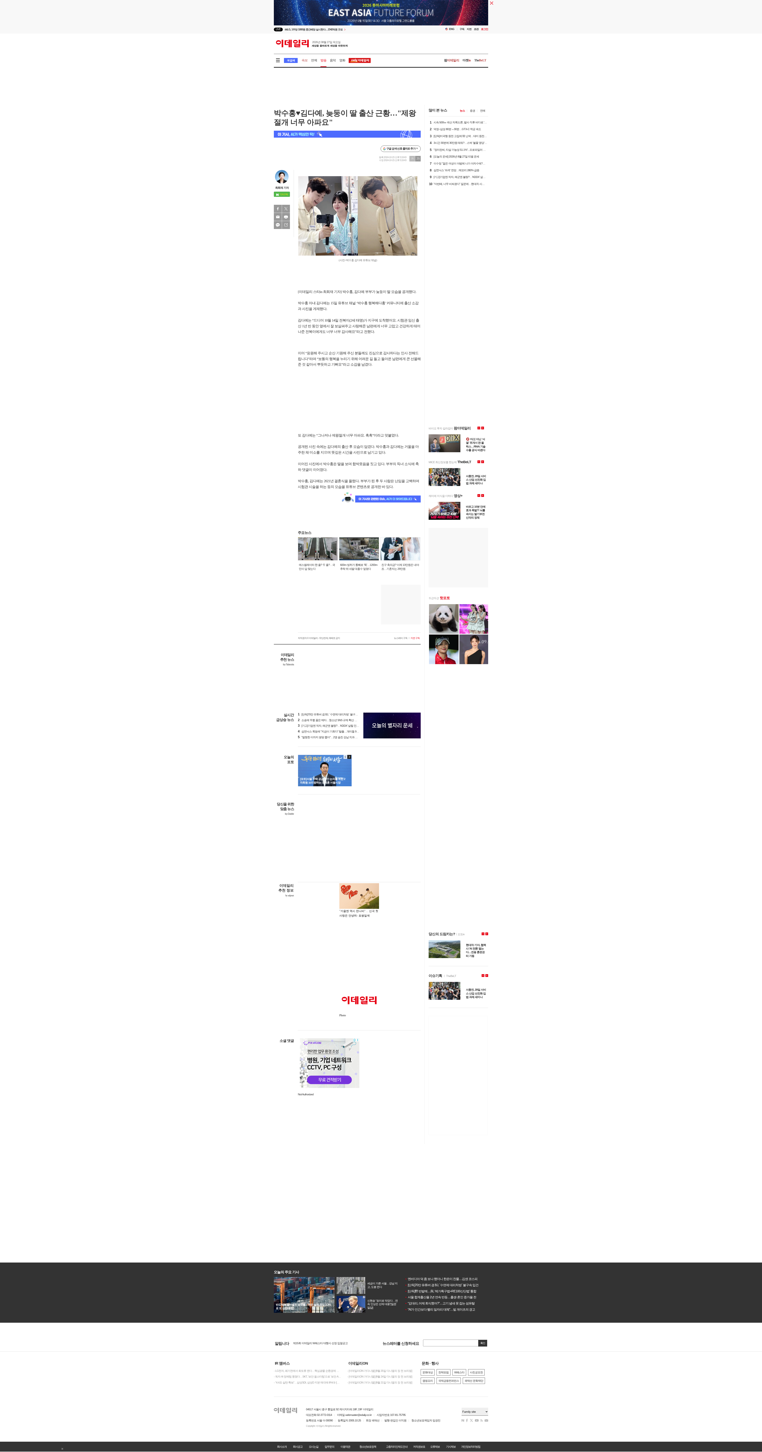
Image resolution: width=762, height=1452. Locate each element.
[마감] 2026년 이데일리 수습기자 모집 (314, 1343)
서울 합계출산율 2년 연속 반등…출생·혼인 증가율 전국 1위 (444, 1297)
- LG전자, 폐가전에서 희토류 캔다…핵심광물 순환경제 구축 (307, 1370)
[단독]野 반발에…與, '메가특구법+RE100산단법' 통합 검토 (444, 1291)
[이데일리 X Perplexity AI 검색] (347, 134)
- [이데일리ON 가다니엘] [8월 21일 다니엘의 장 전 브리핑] (379, 1382)
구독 (462, 29)
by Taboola (288, 664)
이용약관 (345, 1446)
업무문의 (329, 1446)
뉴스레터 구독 (400, 638)
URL (286, 225)
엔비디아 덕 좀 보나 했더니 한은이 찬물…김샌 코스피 (441, 1279)
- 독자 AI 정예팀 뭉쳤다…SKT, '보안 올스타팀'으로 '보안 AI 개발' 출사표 (307, 1376)
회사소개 (282, 1446)
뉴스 (462, 110)
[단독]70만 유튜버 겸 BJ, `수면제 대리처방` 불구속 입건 (441, 1285)
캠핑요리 (427, 1380)
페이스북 (278, 209)
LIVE (278, 29)
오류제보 (435, 1446)
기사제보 (451, 1446)
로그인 (484, 29)
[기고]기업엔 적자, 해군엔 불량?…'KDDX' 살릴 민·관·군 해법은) (335, 725)
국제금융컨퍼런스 (448, 1380)
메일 (278, 217)
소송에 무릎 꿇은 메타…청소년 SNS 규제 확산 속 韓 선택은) (333, 720)
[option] (349, 29)
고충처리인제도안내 (396, 1446)
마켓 (467, 60)
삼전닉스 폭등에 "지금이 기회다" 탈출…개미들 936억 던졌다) (334, 731)
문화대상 (427, 1372)
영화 (342, 60)
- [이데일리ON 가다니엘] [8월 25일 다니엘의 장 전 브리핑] (379, 1370)
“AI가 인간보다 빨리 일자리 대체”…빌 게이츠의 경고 (440, 1309)
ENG (451, 29)
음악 (333, 60)
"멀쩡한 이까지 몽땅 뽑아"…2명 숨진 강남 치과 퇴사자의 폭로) (335, 737)
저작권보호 (419, 1446)
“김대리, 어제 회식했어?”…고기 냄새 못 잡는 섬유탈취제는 (444, 1303)
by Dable (289, 813)
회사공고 (297, 1446)
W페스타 (459, 1372)
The (480, 60)
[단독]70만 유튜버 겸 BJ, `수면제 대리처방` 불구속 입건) (331, 714)
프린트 (286, 217)
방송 (323, 60)
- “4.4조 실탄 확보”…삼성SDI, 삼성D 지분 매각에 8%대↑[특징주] (307, 1382)
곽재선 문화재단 (474, 1380)
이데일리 (312, 43)
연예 (314, 60)
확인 (482, 1343)
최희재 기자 (282, 187)
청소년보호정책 (367, 1446)
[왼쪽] (345, 757)
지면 (469, 29)
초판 (476, 29)
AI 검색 (291, 60)
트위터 (286, 209)
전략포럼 (443, 1372)
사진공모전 (476, 1372)
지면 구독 (415, 638)
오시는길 (313, 1446)
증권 (472, 110)
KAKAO (278, 225)
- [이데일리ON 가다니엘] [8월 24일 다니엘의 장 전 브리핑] (379, 1376)
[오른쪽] (349, 757)
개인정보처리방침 (470, 1446)
